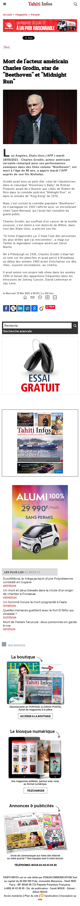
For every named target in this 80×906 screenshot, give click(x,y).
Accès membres (13, 895)
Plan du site (31, 895)
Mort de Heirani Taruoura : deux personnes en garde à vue (40, 623)
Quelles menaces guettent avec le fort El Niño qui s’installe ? (38, 612)
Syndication (51, 895)
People (35, 14)
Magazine (21, 14)
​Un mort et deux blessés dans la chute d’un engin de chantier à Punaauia (38, 592)
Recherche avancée (17, 331)
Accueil (7, 14)
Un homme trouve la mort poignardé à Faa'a (35, 602)
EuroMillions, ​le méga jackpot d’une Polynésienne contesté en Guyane (38, 580)
